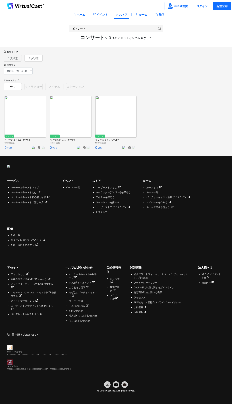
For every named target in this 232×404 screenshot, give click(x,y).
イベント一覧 (73, 187)
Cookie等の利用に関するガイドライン (154, 287)
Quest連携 (180, 6)
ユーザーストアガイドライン (111, 207)
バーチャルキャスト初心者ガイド (29, 197)
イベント (102, 14)
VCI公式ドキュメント (80, 282)
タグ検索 (33, 58)
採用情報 (138, 312)
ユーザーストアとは (107, 187)
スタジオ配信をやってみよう (26, 240)
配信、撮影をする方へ (23, 245)
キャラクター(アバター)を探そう (113, 192)
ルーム (143, 14)
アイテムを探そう (105, 197)
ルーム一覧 (152, 192)
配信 (161, 14)
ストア (123, 14)
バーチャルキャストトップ (25, 187)
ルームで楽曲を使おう (158, 207)
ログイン (202, 6)
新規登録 (222, 6)
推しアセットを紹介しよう (25, 314)
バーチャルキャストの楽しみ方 (27, 202)
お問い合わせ (76, 310)
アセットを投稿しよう (23, 301)
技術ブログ (114, 289)
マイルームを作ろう (157, 202)
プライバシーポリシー (145, 282)
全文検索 (13, 58)
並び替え (11, 65)
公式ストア (101, 212)
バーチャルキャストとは (24, 192)
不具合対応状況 (77, 305)
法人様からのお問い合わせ (83, 315)
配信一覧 (15, 235)
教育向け (206, 282)
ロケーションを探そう (107, 202)
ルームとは (152, 187)
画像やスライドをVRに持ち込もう (29, 279)
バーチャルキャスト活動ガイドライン (166, 197)
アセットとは (18, 274)
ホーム (81, 14)
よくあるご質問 (77, 287)
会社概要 (138, 307)
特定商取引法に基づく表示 (148, 292)
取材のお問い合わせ (79, 320)
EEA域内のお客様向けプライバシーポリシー (157, 302)
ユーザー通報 (76, 301)
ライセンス (140, 297)
